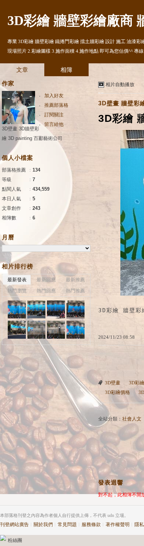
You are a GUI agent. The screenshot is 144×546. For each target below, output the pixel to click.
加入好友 (54, 95)
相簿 (66, 70)
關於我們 (43, 524)
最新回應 (46, 279)
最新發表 (17, 279)
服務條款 (91, 524)
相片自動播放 (120, 84)
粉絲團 (15, 540)
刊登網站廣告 (14, 524)
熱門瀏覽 (17, 290)
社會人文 (131, 419)
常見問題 (67, 524)
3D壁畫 (112, 382)
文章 (22, 70)
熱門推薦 (75, 290)
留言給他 (54, 124)
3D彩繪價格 (117, 392)
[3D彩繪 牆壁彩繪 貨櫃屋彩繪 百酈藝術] (17, 309)
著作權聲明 (118, 524)
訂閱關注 (54, 114)
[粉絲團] (3, 538)
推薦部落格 (56, 105)
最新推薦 (75, 279)
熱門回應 (46, 290)
